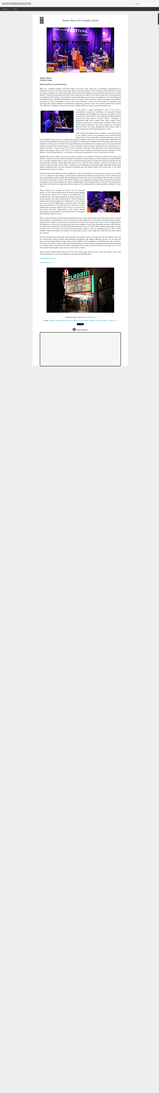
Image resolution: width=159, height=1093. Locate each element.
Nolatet (86, 320)
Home (15, 9)
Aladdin (51, 320)
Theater (111, 320)
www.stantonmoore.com (48, 258)
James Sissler (59, 320)
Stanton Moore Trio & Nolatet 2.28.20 (80, 20)
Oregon (92, 320)
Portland (98, 320)
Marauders (69, 320)
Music (81, 320)
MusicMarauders (89, 317)
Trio (116, 320)
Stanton (105, 320)
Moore (76, 320)
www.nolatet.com (45, 262)
